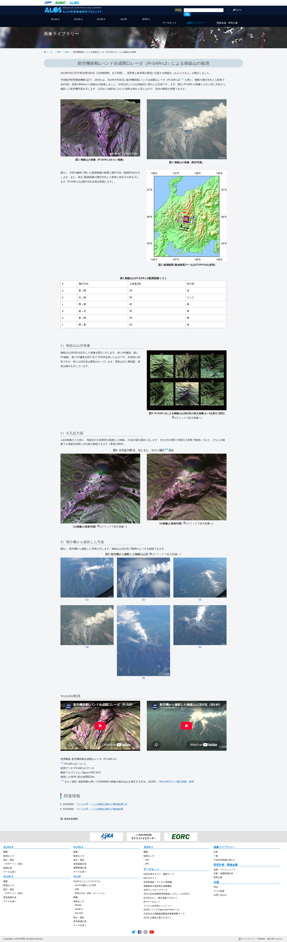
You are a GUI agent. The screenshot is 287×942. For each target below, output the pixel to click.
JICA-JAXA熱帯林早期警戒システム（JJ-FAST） (167, 894)
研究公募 (218, 877)
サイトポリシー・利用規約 (253, 939)
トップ (50, 52)
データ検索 (219, 891)
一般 (216, 856)
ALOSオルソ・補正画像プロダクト (160, 898)
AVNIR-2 (79, 909)
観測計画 (7, 868)
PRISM (78, 905)
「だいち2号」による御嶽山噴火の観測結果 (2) (101, 804)
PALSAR (79, 913)
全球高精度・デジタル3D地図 (158, 882)
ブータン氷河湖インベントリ (158, 906)
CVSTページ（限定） (14, 864)
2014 (67, 52)
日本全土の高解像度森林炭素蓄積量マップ (164, 913)
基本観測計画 (79, 864)
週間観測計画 (79, 867)
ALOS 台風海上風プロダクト (158, 917)
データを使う (9, 872)
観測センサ (8, 856)
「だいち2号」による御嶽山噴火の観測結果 (99, 809)
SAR (147, 860)
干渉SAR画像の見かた (224, 860)
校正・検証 (8, 860)
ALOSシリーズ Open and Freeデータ (161, 909)
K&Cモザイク (150, 878)
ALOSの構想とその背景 (85, 885)
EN (239, 9)
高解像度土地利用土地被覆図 (158, 886)
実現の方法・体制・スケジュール (90, 893)
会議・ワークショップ (224, 869)
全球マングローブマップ (155, 890)
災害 (59, 52)
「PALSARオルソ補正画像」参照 (175, 781)
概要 (5, 852)
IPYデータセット (152, 902)
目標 (77, 889)
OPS (147, 864)
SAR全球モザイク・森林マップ (159, 874)
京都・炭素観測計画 (223, 873)
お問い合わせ (220, 895)
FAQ (178, 9)
